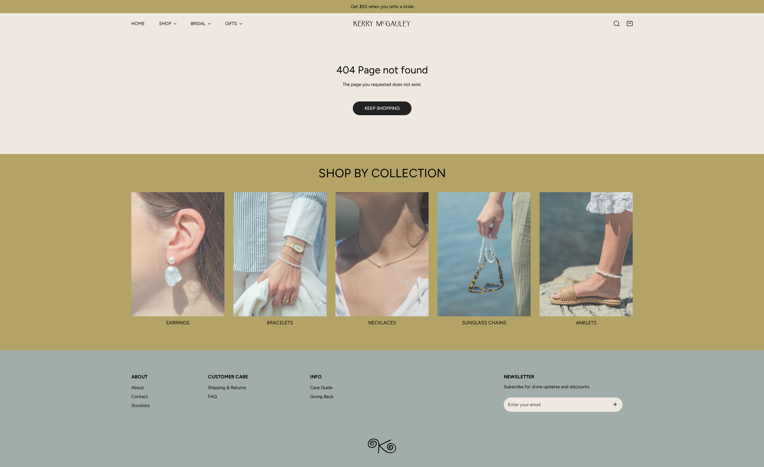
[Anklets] (586, 254)
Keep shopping (382, 108)
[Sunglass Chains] (484, 254)
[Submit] (615, 404)
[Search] (616, 23)
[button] (629, 23)
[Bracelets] (279, 254)
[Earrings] (177, 254)
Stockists (140, 405)
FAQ (212, 396)
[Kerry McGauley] (382, 23)
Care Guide (321, 387)
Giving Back (321, 396)
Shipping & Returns (227, 387)
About (137, 387)
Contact (139, 396)
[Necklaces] (382, 254)
